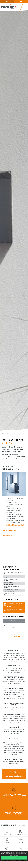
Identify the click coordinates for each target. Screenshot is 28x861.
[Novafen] (7, 6)
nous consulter (9, 774)
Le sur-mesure (21, 834)
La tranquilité (7, 834)
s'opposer (16, 855)
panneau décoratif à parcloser (15, 524)
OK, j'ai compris (14, 858)
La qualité (7, 842)
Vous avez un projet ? (14, 795)
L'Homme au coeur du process (21, 843)
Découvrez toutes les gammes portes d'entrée (14, 626)
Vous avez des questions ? (14, 813)
